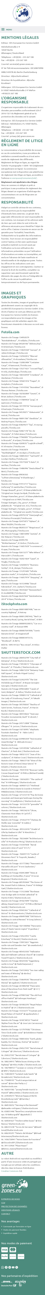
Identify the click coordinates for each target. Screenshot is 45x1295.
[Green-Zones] (22, 13)
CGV (3, 1202)
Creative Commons (10, 1171)
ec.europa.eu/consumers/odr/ (23, 178)
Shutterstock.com (20, 652)
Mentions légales (10, 1210)
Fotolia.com (10, 332)
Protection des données (14, 1206)
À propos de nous (10, 1199)
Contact (5, 1214)
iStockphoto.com (14, 604)
